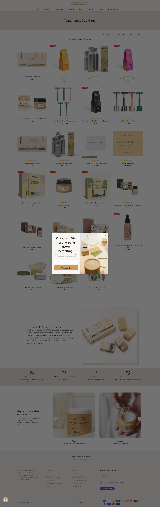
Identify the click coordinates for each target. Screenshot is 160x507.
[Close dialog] (105, 235)
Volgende (66, 267)
